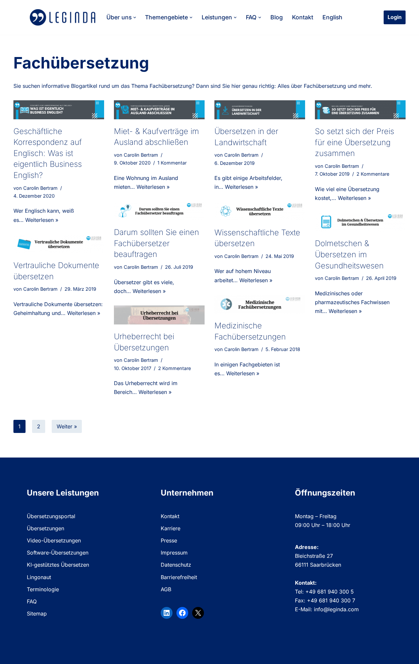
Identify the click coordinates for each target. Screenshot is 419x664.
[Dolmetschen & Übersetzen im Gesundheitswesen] (360, 221)
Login (395, 17)
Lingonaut (39, 577)
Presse (169, 540)
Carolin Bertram (40, 188)
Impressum (174, 552)
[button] (134, 17)
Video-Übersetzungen (54, 540)
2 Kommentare (372, 174)
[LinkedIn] (167, 613)
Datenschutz (176, 564)
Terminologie (43, 589)
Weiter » (67, 426)
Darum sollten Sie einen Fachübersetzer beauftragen (156, 243)
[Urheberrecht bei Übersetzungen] (159, 314)
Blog (276, 17)
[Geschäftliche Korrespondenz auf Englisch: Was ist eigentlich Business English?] (58, 109)
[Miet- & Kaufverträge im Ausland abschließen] (159, 109)
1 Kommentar (172, 163)
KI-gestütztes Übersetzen (58, 564)
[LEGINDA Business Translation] (62, 17)
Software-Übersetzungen (57, 552)
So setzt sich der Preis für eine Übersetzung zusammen (354, 142)
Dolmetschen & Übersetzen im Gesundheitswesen (349, 254)
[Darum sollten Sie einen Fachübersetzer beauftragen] (159, 210)
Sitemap (37, 613)
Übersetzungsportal (51, 516)
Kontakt (302, 17)
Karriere (170, 528)
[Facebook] (182, 613)
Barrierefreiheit (179, 577)
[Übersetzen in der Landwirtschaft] (259, 109)
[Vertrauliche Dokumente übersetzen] (58, 243)
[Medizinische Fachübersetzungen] (259, 304)
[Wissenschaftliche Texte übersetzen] (259, 211)
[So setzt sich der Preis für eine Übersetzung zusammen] (360, 109)
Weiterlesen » (41, 220)
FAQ (32, 601)
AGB (166, 589)
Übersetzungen (45, 528)
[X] (198, 613)
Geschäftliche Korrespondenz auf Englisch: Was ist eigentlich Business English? (47, 153)
